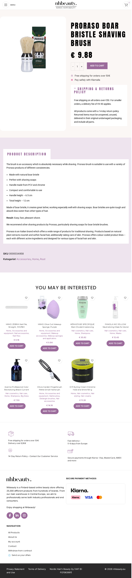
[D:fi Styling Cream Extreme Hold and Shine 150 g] (82, 370)
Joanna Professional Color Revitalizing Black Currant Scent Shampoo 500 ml (16, 390)
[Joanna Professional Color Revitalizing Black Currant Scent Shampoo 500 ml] (16, 370)
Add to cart (97, 65)
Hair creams (86, 396)
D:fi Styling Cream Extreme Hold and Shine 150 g (82, 388)
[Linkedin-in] (17, 515)
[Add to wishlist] (26, 298)
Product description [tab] (27, 154)
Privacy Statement (15, 569)
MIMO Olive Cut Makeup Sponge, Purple (49, 325)
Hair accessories (52, 399)
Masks (118, 333)
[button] (99, 90)
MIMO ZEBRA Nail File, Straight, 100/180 (16, 325)
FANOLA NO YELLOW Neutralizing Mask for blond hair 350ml (115, 327)
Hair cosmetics (78, 331)
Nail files (16, 336)
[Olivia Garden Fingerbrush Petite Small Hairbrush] (49, 370)
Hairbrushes (54, 396)
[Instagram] (24, 515)
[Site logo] (66, 4)
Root (42, 259)
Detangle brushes (47, 398)
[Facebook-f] (10, 515)
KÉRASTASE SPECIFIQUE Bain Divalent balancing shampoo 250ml (82, 327)
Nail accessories (21, 333)
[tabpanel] (66, 201)
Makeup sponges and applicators (53, 337)
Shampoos (85, 333)
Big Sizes (25, 396)
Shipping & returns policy (94, 90)
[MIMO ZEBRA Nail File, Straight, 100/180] (16, 307)
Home (35, 259)
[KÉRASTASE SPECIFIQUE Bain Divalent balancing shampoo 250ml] (82, 307)
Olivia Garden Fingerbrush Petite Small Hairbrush (49, 388)
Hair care (89, 331)
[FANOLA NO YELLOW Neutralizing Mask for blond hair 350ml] (115, 307)
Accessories (23, 259)
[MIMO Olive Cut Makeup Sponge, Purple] (49, 307)
